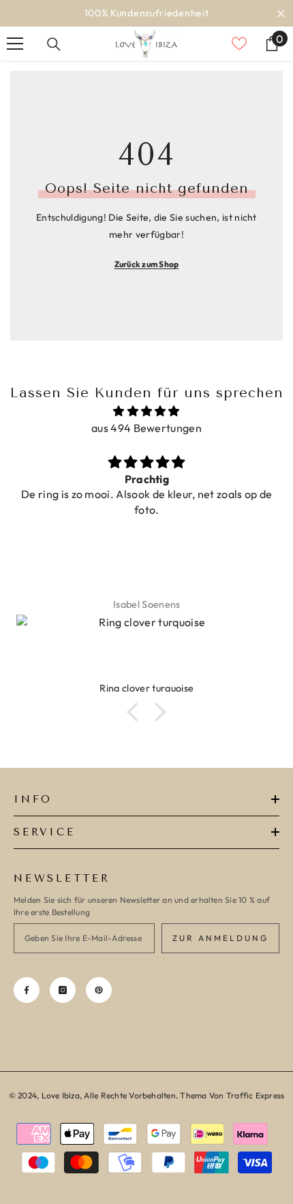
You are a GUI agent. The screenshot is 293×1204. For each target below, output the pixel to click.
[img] (146, 411)
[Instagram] (63, 990)
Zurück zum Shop (146, 264)
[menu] (15, 43)
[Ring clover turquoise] (146, 648)
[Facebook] (27, 990)
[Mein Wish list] (239, 43)
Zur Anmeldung (220, 938)
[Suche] (54, 44)
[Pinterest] (99, 990)
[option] (146, 13)
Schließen (281, 13)
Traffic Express (255, 1095)
